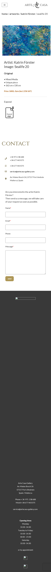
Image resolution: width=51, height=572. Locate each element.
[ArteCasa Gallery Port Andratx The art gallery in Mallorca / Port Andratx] (36, 5)
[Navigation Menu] (4, 5)
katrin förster (28, 13)
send (9, 279)
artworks (14, 13)
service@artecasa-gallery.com (22, 171)
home (5, 13)
